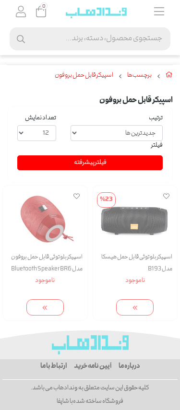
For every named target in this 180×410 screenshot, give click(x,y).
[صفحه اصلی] (169, 76)
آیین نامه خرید (92, 366)
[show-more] (135, 307)
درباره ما (129, 366)
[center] (21, 39)
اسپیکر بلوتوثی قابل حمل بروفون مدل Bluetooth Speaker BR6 (47, 263)
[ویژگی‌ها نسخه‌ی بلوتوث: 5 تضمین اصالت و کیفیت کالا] (45, 218)
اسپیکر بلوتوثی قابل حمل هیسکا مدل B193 (136, 263)
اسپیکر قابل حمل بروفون (84, 76)
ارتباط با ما (53, 366)
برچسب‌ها (139, 76)
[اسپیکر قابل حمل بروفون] (90, 344)
